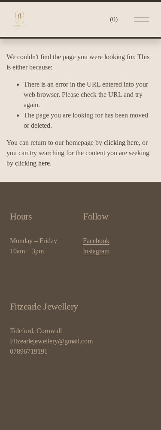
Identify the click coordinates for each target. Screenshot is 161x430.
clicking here (121, 142)
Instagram (96, 251)
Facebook (96, 240)
